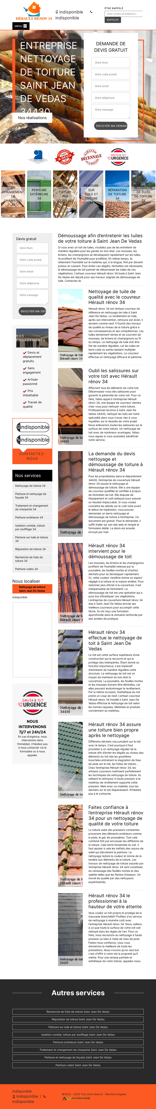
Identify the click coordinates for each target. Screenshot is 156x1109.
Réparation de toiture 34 (30, 549)
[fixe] (18, 440)
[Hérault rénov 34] (33, 11)
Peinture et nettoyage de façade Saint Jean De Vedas (78, 1057)
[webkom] (76, 1098)
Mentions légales (115, 1094)
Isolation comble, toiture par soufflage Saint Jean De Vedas (78, 1034)
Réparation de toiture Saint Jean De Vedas (78, 1019)
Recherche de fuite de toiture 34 (29, 559)
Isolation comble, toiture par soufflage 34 (30, 527)
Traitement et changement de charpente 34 (31, 507)
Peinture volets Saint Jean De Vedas (78, 1065)
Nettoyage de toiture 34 (30, 485)
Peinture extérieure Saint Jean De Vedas (78, 1042)
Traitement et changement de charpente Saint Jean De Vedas (78, 1049)
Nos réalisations (32, 117)
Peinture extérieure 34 (29, 517)
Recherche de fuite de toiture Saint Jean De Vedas (78, 1011)
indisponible (70, 11)
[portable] (18, 427)
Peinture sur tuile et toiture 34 (31, 539)
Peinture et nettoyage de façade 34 (30, 495)
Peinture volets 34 (26, 569)
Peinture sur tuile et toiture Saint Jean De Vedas (78, 1027)
